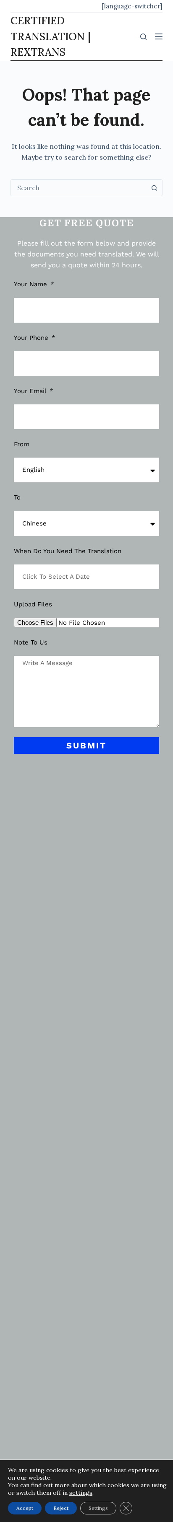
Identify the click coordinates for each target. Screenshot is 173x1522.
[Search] (143, 37)
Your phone (32, 338)
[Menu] (159, 36)
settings (80, 1492)
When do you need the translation (67, 551)
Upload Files (33, 604)
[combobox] (79, 187)
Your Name (31, 284)
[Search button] (154, 188)
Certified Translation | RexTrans (50, 36)
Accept (24, 1508)
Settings (98, 1508)
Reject (60, 1508)
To (17, 497)
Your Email (31, 391)
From (21, 444)
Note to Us (30, 642)
